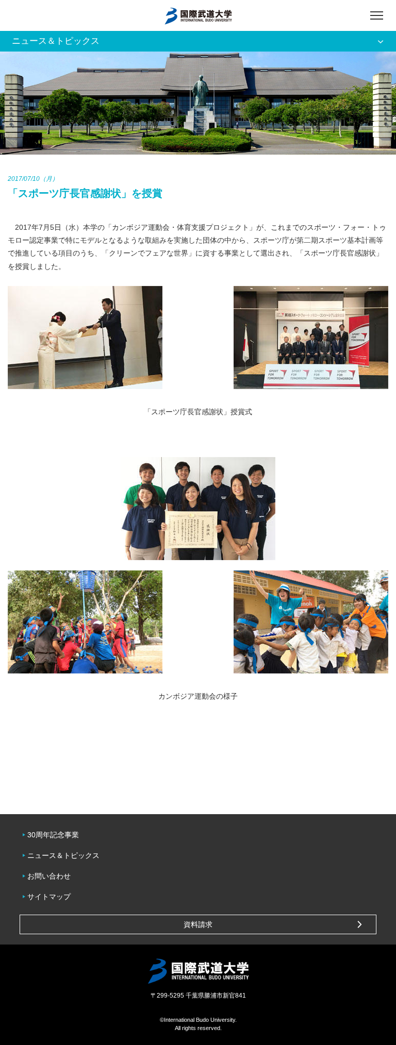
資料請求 (198, 924)
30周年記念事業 (53, 835)
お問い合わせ (49, 876)
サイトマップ (49, 896)
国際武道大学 (198, 15)
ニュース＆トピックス (63, 855)
